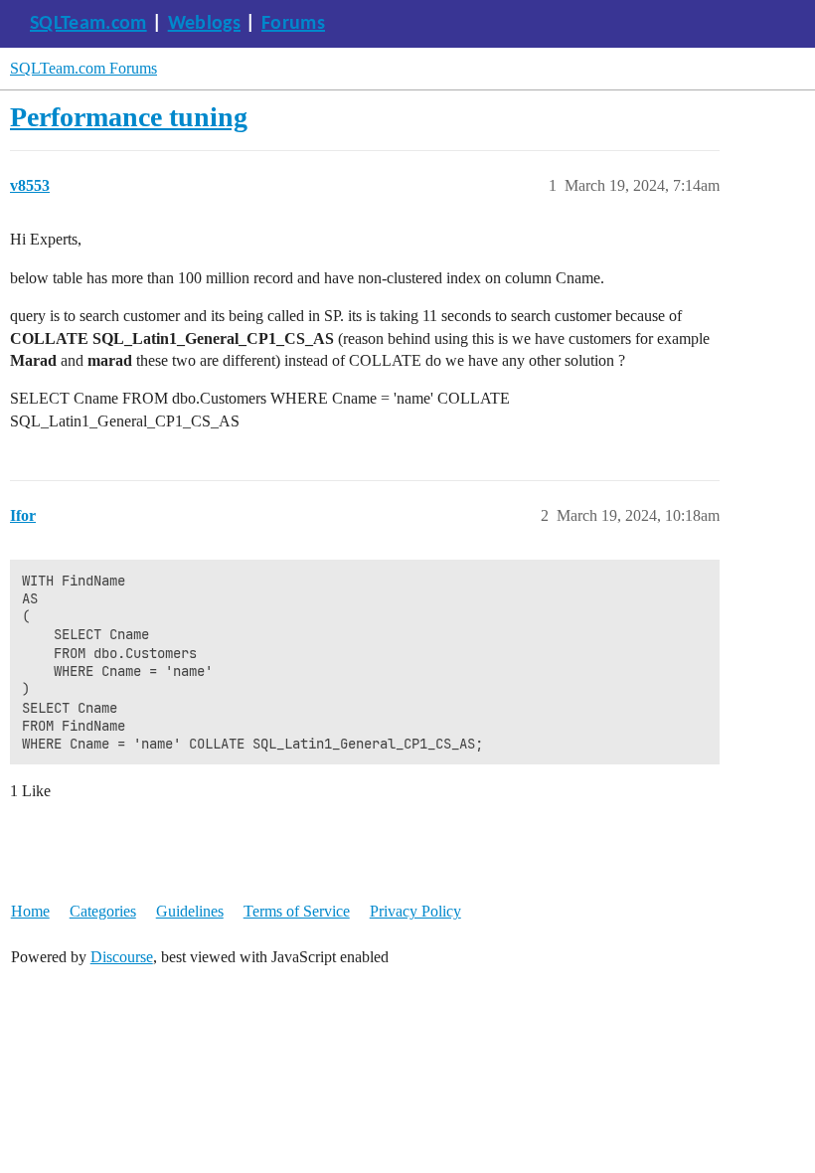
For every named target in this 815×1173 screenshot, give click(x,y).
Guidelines (190, 911)
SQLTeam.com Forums (83, 68)
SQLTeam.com (88, 24)
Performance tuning (128, 116)
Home (30, 911)
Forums (293, 24)
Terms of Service (297, 911)
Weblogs (204, 24)
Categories (103, 911)
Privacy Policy (415, 911)
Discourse (121, 956)
